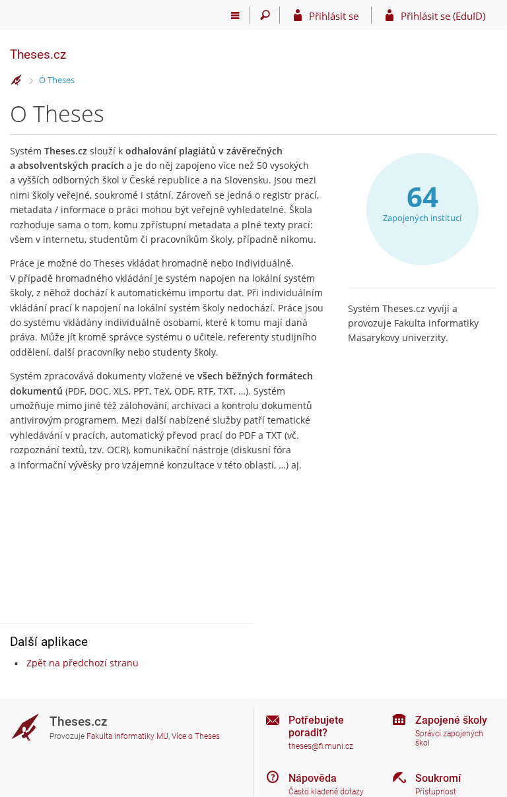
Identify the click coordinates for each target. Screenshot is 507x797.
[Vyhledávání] (265, 15)
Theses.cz (38, 54)
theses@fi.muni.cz (320, 746)
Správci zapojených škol (449, 738)
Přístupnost (435, 791)
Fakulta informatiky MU (127, 736)
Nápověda (312, 778)
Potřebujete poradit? (316, 726)
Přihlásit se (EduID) (443, 15)
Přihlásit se (333, 15)
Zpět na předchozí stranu (82, 662)
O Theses (57, 80)
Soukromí (438, 778)
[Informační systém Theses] (16, 80)
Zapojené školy (451, 720)
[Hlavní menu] (235, 15)
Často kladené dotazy (326, 791)
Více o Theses (196, 736)
